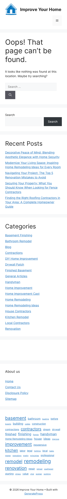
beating (45, 419)
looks (51, 451)
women (39, 474)
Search (10, 115)
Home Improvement (18, 288)
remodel (13, 461)
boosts (8, 424)
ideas (46, 438)
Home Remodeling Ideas (22, 305)
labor (22, 450)
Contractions (14, 253)
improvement (18, 444)
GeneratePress (33, 493)
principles (34, 456)
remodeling (37, 461)
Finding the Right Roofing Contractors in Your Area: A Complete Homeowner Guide (32, 202)
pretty (26, 456)
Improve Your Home (40, 9)
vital (32, 474)
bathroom (34, 418)
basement (15, 418)
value (26, 473)
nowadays (17, 456)
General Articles (16, 276)
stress (18, 474)
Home (9, 381)
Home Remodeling (18, 299)
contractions (12, 429)
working (47, 474)
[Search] (10, 95)
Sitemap (10, 399)
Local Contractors (17, 323)
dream (46, 429)
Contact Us (13, 387)
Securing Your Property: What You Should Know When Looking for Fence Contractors (31, 188)
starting (9, 473)
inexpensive (40, 445)
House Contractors (18, 311)
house (38, 438)
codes (27, 424)
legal (29, 450)
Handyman (12, 282)
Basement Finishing (18, 235)
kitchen (11, 450)
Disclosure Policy (16, 393)
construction (39, 423)
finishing (24, 434)
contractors (31, 429)
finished (10, 434)
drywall (56, 429)
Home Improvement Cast (22, 293)
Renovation (13, 328)
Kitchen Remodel (17, 317)
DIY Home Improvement (21, 258)
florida (36, 435)
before (54, 418)
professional (47, 455)
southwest (48, 469)
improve (55, 439)
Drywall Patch (14, 264)
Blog (8, 247)
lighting (37, 451)
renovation (16, 468)
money (8, 456)
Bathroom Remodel (18, 241)
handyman (48, 434)
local (45, 450)
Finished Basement (18, 270)
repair (32, 468)
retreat (39, 469)
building (18, 423)
